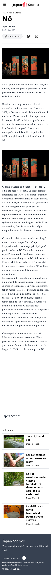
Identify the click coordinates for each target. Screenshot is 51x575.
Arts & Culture (15, 12)
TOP (4, 12)
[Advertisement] (25, 381)
